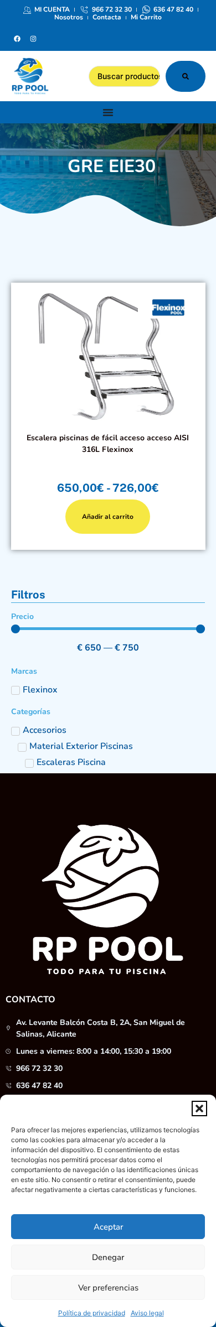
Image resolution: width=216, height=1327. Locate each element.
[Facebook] (17, 38)
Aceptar (108, 1226)
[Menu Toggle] (108, 112)
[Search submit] (185, 76)
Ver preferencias (108, 1287)
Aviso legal (147, 1313)
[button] (199, 1108)
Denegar (108, 1257)
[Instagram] (33, 38)
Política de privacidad (91, 1313)
